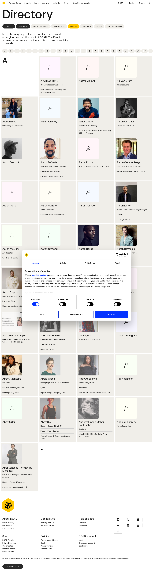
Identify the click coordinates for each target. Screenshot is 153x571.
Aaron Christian (126, 121)
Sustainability (8, 529)
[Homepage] (3, 3)
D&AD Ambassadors (114, 26)
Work (36, 3)
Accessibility (46, 549)
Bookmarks (84, 546)
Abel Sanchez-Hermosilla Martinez (17, 469)
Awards (27, 3)
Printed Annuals (9, 543)
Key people (7, 526)
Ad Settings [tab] (90, 263)
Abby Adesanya (88, 378)
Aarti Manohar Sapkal (14, 335)
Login (81, 540)
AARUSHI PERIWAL (51, 335)
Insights (56, 3)
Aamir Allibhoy (49, 121)
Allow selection (76, 314)
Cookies (44, 543)
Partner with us (47, 526)
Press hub (83, 526)
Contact (82, 523)
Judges (99, 26)
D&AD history (8, 523)
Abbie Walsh (48, 378)
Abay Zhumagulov (127, 335)
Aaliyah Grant (124, 80)
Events (67, 3)
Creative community (82, 3)
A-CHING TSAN (49, 80)
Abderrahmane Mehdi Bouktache (91, 423)
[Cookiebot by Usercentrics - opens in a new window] (117, 255)
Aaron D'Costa (49, 162)
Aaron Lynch (124, 205)
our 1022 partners (40, 275)
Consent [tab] (35, 263)
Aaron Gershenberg (128, 162)
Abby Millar (8, 422)
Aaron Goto (9, 205)
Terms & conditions (49, 540)
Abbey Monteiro (11, 378)
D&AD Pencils (8, 540)
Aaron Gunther (49, 205)
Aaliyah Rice (9, 121)
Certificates (7, 546)
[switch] (62, 304)
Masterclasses (8, 549)
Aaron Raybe (86, 248)
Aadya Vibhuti (87, 80)
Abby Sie (46, 422)
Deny (42, 314)
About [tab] (117, 263)
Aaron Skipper (10, 292)
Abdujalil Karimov (126, 422)
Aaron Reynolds (126, 248)
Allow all (111, 314)
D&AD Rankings (59, 26)
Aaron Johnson (87, 205)
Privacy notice (47, 546)
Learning (45, 3)
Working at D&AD (48, 523)
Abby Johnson (125, 378)
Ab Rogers (85, 335)
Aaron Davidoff (11, 162)
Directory (21, 26)
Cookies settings (11, 566)
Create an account (87, 543)
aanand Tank (86, 121)
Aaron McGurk (10, 248)
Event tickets (8, 552)
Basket (132, 3)
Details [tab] (63, 263)
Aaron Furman (87, 162)
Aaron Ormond (49, 248)
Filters (7, 26)
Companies (86, 26)
